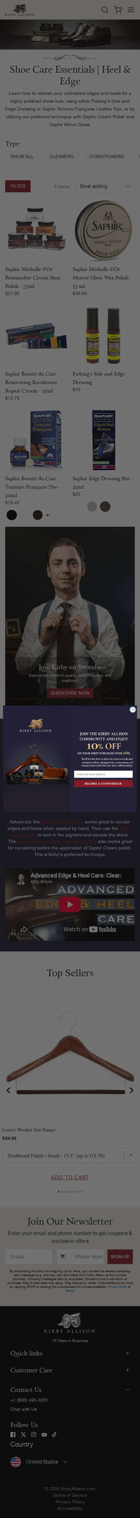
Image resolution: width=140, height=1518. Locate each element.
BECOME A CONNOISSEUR (103, 784)
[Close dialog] (132, 710)
